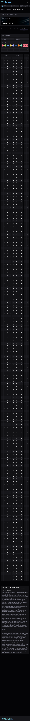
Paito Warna (24, 29)
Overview (3, 29)
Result (9, 29)
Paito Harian (16, 29)
